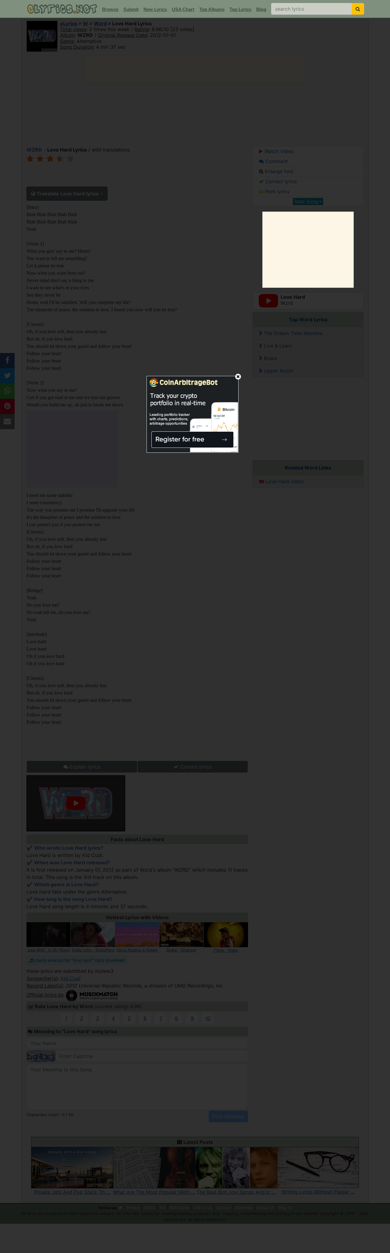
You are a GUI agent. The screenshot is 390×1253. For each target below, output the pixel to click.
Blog (261, 9)
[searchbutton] (358, 9)
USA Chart (183, 9)
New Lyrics (155, 9)
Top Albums (212, 9)
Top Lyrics (240, 9)
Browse (110, 9)
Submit (131, 9)
